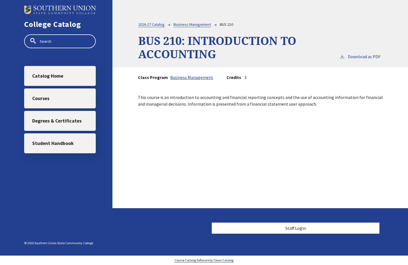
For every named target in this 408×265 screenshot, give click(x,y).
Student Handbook (53, 143)
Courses (40, 98)
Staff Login (295, 228)
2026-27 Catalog (151, 24)
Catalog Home (47, 76)
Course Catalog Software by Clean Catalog (204, 260)
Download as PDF (364, 56)
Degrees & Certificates (57, 121)
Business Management (192, 24)
